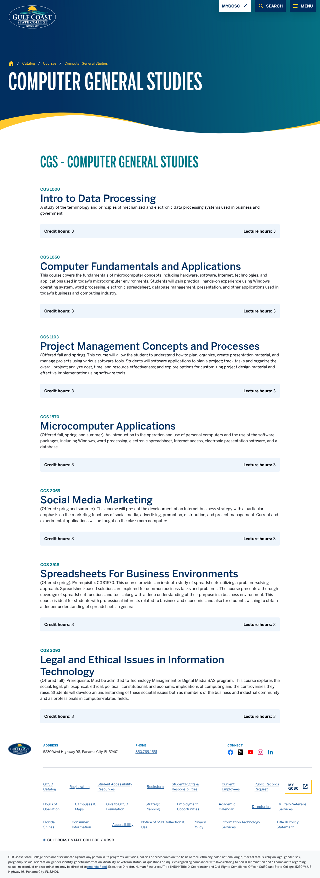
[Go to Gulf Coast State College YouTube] (251, 752)
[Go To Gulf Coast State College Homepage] (19, 749)
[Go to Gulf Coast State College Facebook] (231, 752)
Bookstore (155, 787)
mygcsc (231, 6)
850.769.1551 (146, 752)
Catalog (28, 63)
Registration (80, 787)
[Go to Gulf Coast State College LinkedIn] (271, 752)
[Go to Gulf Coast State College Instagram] (261, 752)
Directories (261, 807)
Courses (49, 63)
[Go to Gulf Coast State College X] (241, 752)
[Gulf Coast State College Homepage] (27, 17)
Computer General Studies (86, 63)
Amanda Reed (97, 866)
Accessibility (122, 825)
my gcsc (293, 786)
